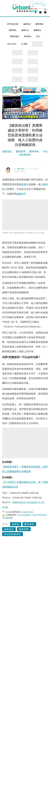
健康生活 (25, 30)
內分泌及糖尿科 (12, 534)
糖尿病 (15, 524)
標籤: (5, 524)
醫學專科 (13, 30)
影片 (38, 36)
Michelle (21, 169)
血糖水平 (21, 193)
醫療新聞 (20, 151)
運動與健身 (14, 36)
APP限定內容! (13, 24)
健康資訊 (27, 24)
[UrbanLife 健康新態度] (25, 8)
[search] (45, 10)
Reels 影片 (11, 44)
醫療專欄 (39, 24)
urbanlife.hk (27, 512)
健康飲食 (37, 30)
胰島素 (22, 184)
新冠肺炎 (27, 36)
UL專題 (24, 44)
